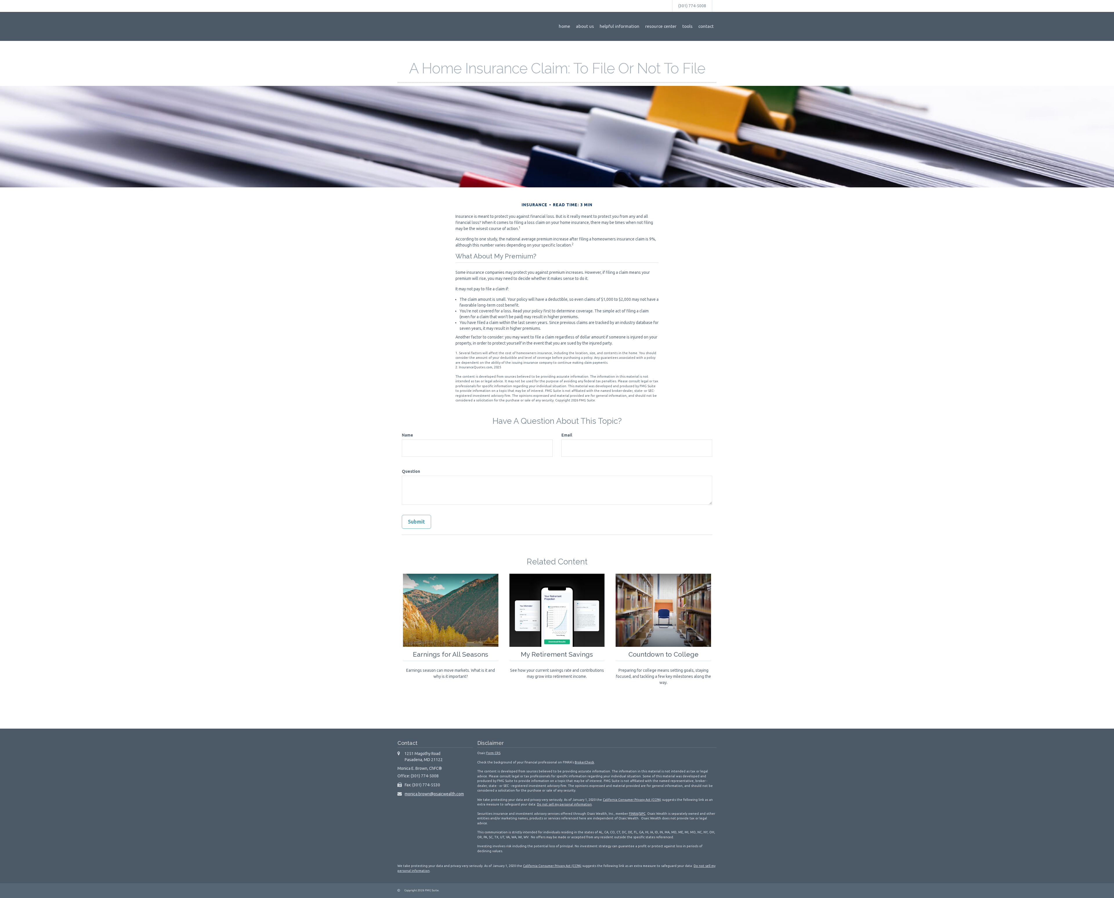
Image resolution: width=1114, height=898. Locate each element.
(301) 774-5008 (692, 5)
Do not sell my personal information (564, 804)
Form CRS (493, 753)
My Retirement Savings (557, 654)
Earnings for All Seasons (450, 654)
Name (407, 435)
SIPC (642, 813)
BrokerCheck (584, 762)
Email (566, 435)
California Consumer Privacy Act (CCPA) (632, 799)
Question (411, 471)
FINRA (633, 813)
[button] (585, 26)
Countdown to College (663, 654)
